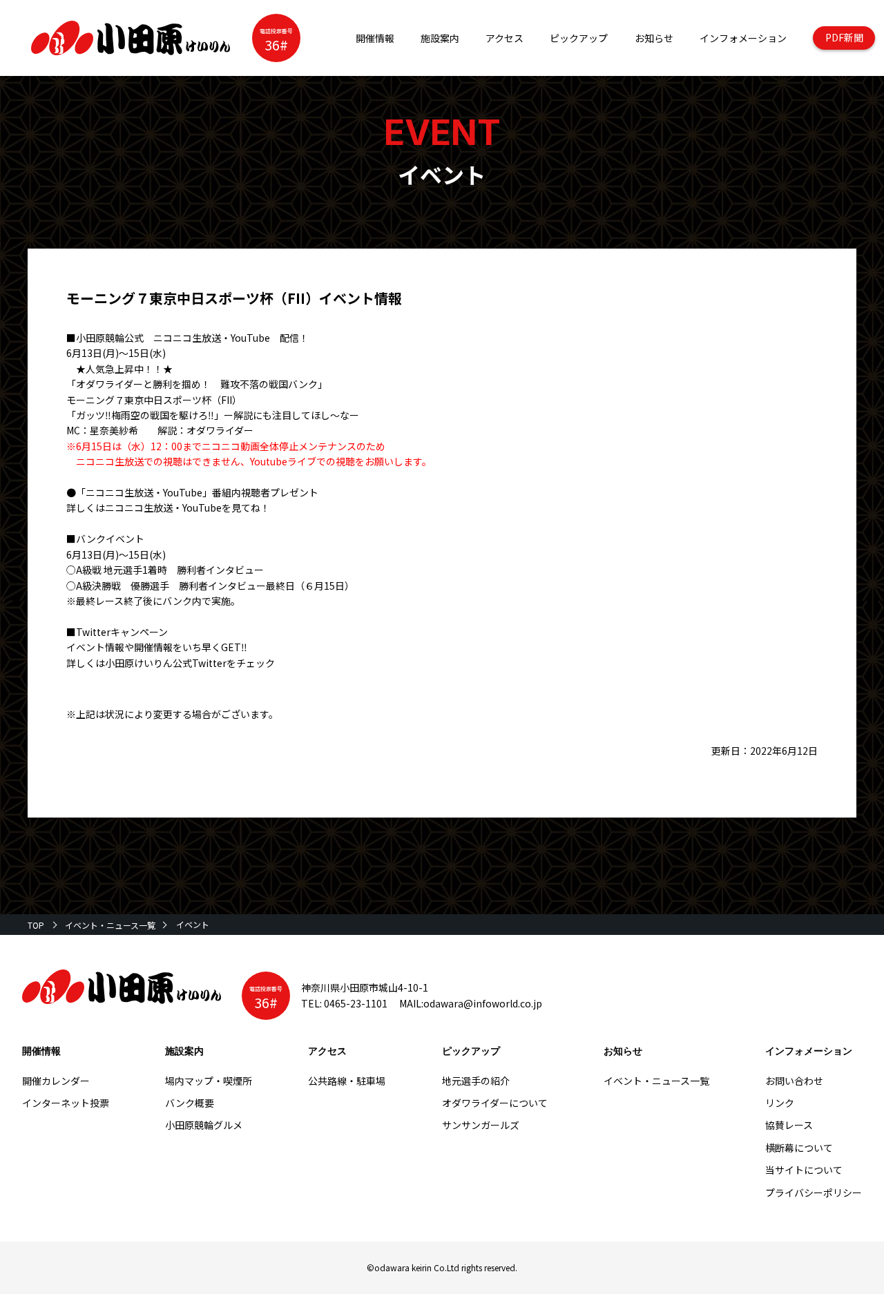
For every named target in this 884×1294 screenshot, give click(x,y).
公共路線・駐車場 (346, 1081)
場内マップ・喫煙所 (208, 1081)
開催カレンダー (56, 1081)
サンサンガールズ (480, 1125)
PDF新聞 (844, 37)
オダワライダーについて (495, 1103)
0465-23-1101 (355, 1003)
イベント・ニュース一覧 (110, 925)
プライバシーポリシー (813, 1192)
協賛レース (789, 1125)
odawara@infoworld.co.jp (482, 1003)
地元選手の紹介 (476, 1081)
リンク (779, 1103)
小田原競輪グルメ (203, 1125)
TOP (36, 925)
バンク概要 (189, 1103)
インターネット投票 (65, 1103)
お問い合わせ (794, 1081)
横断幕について (799, 1148)
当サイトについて (804, 1170)
